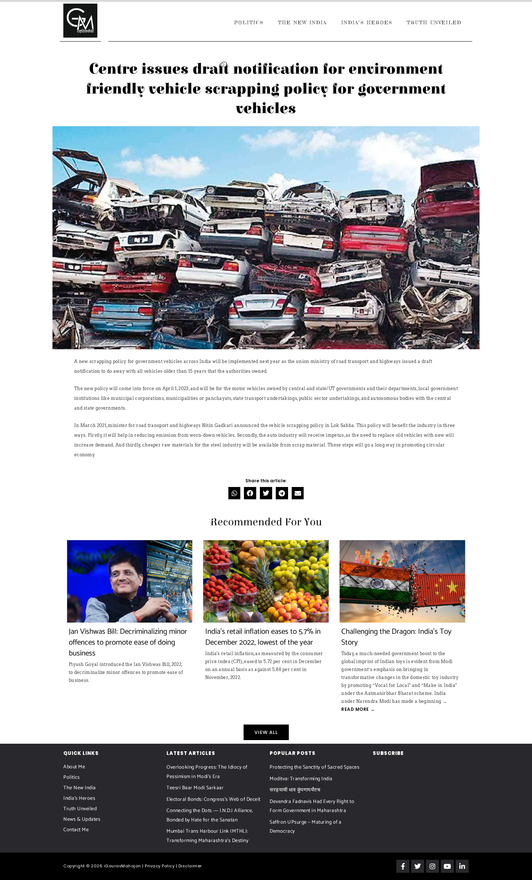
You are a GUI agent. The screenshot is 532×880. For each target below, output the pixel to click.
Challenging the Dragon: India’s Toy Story (396, 637)
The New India (302, 22)
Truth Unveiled (434, 22)
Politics (248, 22)
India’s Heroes (366, 22)
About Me (74, 767)
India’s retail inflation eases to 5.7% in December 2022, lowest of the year (263, 637)
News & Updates (81, 819)
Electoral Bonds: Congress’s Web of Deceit (213, 799)
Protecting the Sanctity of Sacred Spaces (314, 767)
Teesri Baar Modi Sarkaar (195, 788)
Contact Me (76, 830)
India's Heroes (79, 798)
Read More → (358, 709)
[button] (234, 493)
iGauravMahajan (122, 866)
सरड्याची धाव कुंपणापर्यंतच (295, 790)
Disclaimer (190, 866)
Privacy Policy (159, 866)
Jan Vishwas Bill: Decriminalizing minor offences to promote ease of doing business (128, 642)
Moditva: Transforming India (301, 779)
